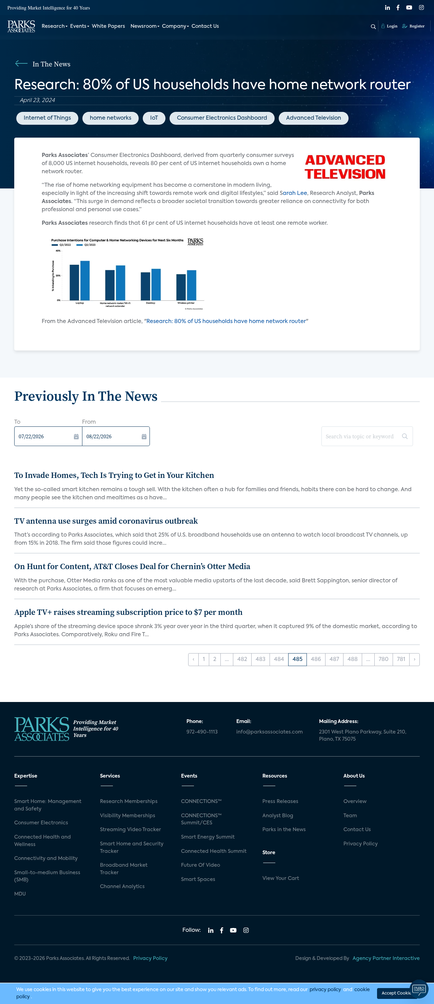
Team (350, 816)
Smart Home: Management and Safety (47, 805)
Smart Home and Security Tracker (131, 848)
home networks (110, 118)
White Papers (108, 26)
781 (401, 659)
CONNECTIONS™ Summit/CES (201, 820)
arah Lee (295, 193)
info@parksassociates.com (269, 732)
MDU (20, 894)
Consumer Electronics (41, 823)
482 (242, 659)
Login (391, 26)
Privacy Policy (360, 844)
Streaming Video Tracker (130, 829)
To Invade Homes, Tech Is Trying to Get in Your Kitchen (114, 475)
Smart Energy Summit (208, 837)
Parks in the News (284, 829)
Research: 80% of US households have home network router (226, 321)
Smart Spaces (198, 879)
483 (260, 659)
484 (279, 659)
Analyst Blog (277, 816)
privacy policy (325, 989)
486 (316, 659)
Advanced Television (313, 118)
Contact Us (205, 26)
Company (174, 26)
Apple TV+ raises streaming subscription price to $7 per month (128, 612)
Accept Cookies (397, 993)
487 (334, 659)
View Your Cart (280, 878)
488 (353, 659)
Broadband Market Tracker (123, 869)
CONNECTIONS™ (201, 801)
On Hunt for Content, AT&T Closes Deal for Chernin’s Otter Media (132, 566)
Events (78, 26)
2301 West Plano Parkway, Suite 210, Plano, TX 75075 (362, 736)
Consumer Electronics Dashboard (222, 118)
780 (384, 659)
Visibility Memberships (127, 816)
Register (417, 26)
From (89, 422)
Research (53, 26)
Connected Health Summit (213, 851)
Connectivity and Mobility (46, 858)
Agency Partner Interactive (386, 958)
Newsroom (144, 26)
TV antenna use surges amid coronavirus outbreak (106, 520)
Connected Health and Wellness (42, 841)
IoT (154, 118)
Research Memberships (129, 801)
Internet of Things (47, 118)
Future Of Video (200, 865)
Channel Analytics (122, 886)
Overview (355, 801)
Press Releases (280, 801)
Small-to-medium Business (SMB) (47, 876)
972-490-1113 (202, 732)
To (17, 422)
